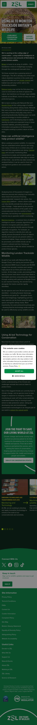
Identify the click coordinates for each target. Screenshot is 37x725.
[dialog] (18, 362)
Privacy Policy (13, 366)
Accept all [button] (19, 371)
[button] (18, 376)
